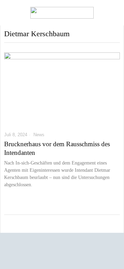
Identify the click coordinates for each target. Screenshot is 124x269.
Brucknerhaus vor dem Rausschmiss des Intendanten (57, 148)
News (38, 134)
